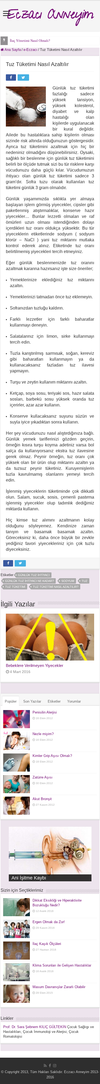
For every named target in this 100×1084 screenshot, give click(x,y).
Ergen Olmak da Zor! (49, 922)
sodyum (67, 580)
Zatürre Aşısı (43, 777)
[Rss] (45, 1065)
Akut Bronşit (42, 799)
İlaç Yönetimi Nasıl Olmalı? (30, 41)
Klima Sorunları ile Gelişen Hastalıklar (62, 965)
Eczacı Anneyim (50, 16)
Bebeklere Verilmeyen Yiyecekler (34, 665)
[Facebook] (49, 1065)
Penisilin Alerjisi (45, 712)
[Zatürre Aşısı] (16, 784)
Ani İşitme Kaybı (28, 878)
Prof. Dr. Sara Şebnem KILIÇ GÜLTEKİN (34, 1027)
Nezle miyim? (43, 734)
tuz (84, 580)
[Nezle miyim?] (16, 741)
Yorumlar (74, 701)
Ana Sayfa (12, 50)
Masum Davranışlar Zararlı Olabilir (59, 987)
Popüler (11, 701)
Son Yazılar (32, 701)
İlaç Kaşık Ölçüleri (47, 944)
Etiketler (54, 701)
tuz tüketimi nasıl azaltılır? (55, 586)
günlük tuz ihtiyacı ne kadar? (29, 580)
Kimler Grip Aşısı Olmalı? (52, 756)
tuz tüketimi (15, 586)
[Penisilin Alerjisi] (16, 719)
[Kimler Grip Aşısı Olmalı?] (16, 762)
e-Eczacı (30, 50)
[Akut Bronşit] (16, 806)
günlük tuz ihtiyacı (34, 575)
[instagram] (55, 1065)
